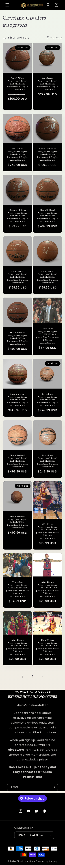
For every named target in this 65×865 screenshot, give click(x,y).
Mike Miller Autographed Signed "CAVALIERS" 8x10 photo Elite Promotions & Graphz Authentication (47, 531)
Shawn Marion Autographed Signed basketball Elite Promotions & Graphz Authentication (17, 400)
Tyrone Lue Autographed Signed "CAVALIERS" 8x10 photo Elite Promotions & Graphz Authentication (17, 589)
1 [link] (22, 677)
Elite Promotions (26, 861)
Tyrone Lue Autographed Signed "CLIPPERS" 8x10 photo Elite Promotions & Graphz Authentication (47, 335)
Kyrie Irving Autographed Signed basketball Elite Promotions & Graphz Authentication (47, 84)
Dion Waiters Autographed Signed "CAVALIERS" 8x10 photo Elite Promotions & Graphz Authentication (47, 647)
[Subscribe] (54, 787)
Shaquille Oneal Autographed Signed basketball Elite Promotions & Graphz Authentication (47, 216)
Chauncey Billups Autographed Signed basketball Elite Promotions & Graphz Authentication (47, 154)
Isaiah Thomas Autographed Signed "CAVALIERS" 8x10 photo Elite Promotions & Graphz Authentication (47, 589)
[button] (7, 5)
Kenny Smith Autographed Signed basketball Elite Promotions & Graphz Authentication (17, 277)
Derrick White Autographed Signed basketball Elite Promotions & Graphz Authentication (17, 84)
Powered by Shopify (47, 861)
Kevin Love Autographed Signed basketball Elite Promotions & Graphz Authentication (47, 400)
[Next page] (42, 676)
